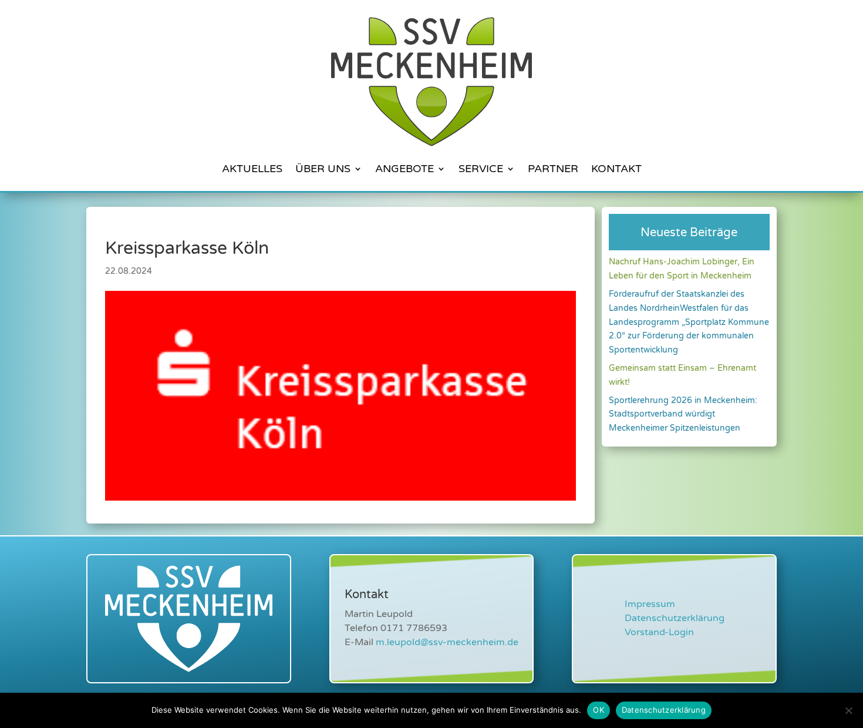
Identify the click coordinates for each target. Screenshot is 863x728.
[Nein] (848, 710)
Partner (553, 168)
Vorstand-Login (659, 632)
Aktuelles (252, 168)
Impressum (650, 604)
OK (598, 709)
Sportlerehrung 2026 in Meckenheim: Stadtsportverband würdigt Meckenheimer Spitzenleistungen (683, 414)
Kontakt (616, 168)
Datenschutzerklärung (674, 618)
